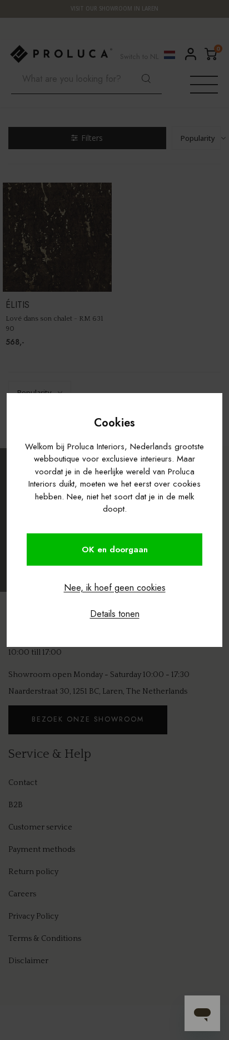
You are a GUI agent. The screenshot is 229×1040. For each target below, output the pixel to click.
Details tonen (115, 613)
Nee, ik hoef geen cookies (115, 587)
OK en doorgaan (115, 549)
